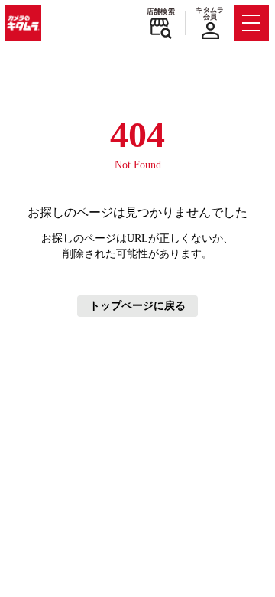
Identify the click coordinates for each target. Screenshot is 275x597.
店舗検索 (161, 11)
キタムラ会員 (210, 13)
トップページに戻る (137, 306)
